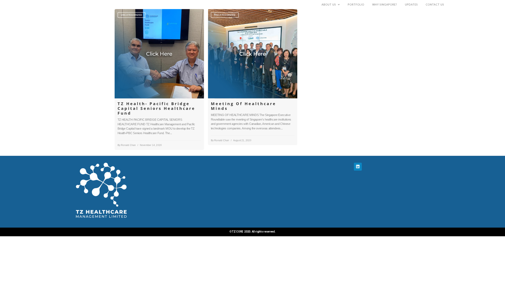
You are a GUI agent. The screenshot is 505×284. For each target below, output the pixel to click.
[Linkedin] (358, 167)
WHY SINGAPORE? (384, 4)
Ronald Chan (128, 145)
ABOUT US (329, 4)
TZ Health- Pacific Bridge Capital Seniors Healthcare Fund (156, 108)
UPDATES (411, 4)
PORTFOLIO (356, 4)
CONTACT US (435, 4)
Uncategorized (131, 15)
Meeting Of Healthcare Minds (243, 106)
